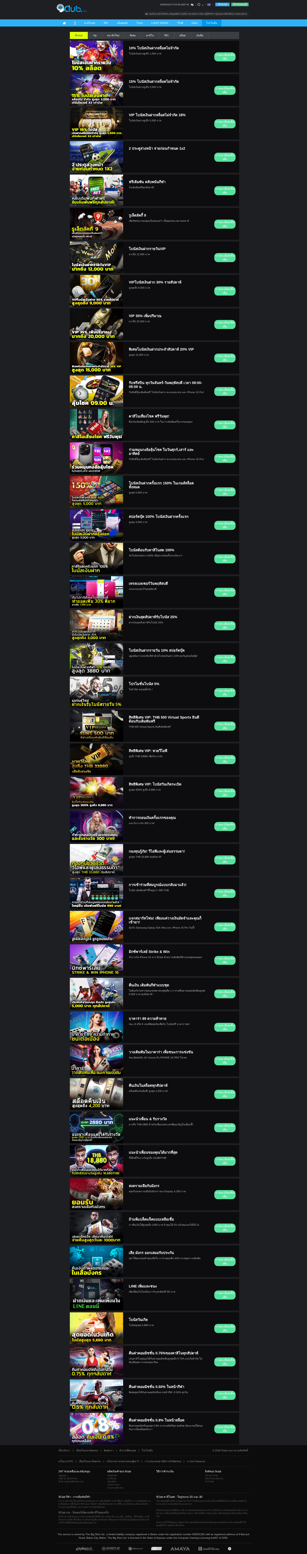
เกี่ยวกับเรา (64, 1450)
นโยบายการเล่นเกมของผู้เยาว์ (123, 1461)
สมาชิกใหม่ (113, 35)
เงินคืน (199, 35)
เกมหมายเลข (113, 1484)
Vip (95, 35)
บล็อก (195, 23)
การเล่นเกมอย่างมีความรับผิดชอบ (163, 1461)
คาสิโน (150, 35)
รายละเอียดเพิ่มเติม (225, 56)
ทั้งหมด (79, 35)
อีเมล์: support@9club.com (71, 1481)
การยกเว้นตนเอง (196, 1461)
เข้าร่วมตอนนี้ (240, 4)
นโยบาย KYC (65, 1461)
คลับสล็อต (112, 1481)
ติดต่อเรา (109, 1450)
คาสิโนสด (89, 23)
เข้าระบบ (222, 4)
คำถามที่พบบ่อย (127, 1450)
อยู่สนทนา (63, 1475)
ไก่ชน (139, 23)
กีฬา (106, 23)
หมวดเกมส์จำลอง (115, 1488)
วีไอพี (180, 23)
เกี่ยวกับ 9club (211, 1475)
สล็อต (182, 35)
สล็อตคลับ (122, 23)
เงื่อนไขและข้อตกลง (87, 1450)
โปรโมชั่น (211, 23)
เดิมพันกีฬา (112, 1475)
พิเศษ (133, 35)
